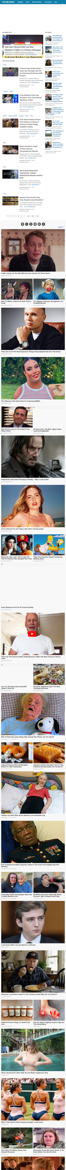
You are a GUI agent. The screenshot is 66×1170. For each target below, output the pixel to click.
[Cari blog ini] (63, 4)
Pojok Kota (8, 2)
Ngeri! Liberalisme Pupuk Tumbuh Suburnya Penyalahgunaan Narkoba (29, 148)
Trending (20, 2)
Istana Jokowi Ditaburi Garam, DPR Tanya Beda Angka (57, 122)
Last (37, 216)
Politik (6, 6)
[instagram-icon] (31, 224)
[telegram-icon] (39, 224)
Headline (21, 115)
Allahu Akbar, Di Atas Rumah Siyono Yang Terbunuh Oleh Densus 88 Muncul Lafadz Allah (54, 50)
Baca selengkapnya (31, 54)
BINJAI (5, 115)
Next (33, 216)
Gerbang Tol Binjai (13, 115)
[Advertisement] (33, 18)
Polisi (27, 115)
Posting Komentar (24, 86)
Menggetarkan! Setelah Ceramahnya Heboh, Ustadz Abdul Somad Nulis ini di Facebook (54, 146)
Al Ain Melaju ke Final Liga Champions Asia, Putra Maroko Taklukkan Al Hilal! (31, 97)
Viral (55, 2)
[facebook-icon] (22, 224)
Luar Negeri (47, 2)
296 (29, 216)
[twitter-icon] (26, 224)
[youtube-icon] (35, 224)
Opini (4, 142)
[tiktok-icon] (43, 224)
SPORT (27, 2)
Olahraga (5, 91)
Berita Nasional (37, 2)
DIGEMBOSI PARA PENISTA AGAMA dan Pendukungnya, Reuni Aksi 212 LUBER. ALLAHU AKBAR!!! (54, 111)
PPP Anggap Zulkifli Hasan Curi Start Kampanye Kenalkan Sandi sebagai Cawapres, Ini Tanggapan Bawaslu (54, 98)
